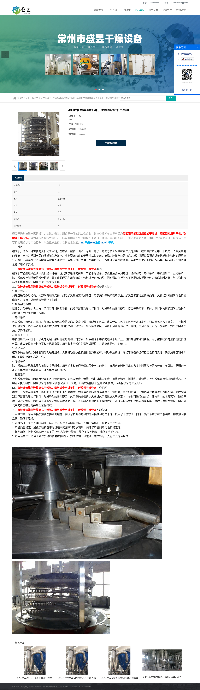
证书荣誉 (153, 10)
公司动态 (126, 10)
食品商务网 (86, 687)
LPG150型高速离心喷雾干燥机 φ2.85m (34, 678)
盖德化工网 (76, 687)
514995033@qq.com (179, 3)
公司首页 (98, 10)
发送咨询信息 (111, 143)
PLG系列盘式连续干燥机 (64, 98)
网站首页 (36, 98)
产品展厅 (139, 10)
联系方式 (167, 10)
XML (60, 687)
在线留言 (181, 10)
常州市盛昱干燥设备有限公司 (45, 687)
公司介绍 (112, 10)
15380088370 (154, 3)
